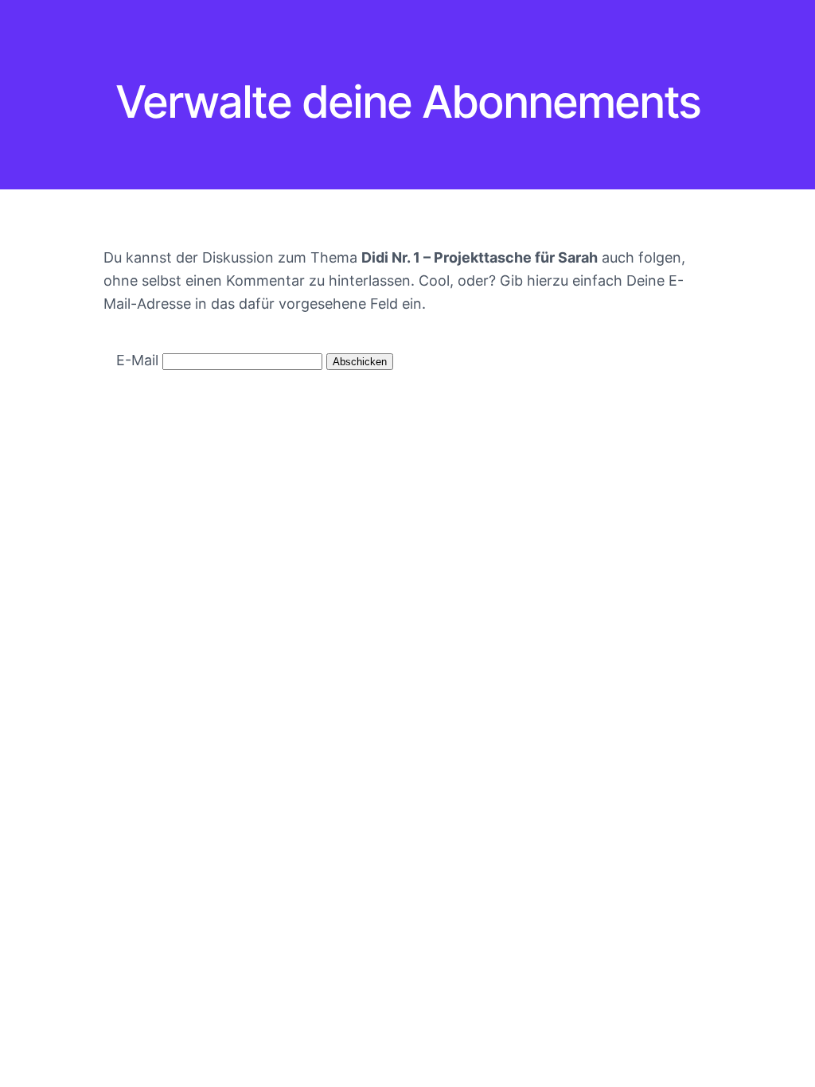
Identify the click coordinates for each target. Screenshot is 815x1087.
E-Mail (137, 360)
